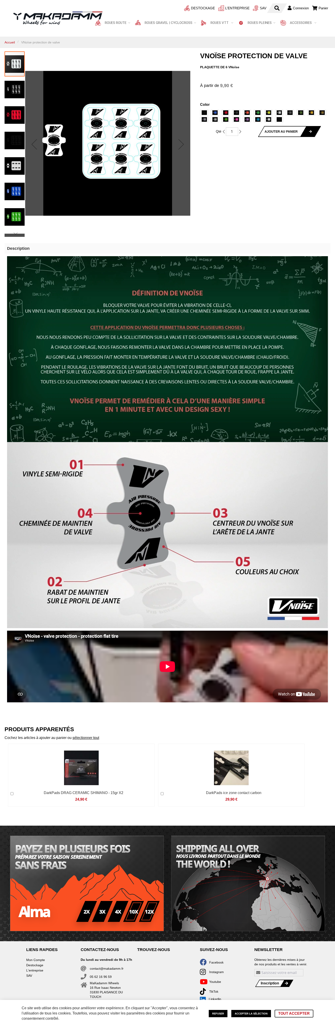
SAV (263, 8)
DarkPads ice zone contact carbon (233, 793)
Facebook (216, 962)
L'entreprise (237, 8)
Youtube (215, 982)
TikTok (213, 991)
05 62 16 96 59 (101, 977)
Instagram (216, 972)
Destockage (203, 8)
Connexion (301, 8)
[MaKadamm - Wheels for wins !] (57, 18)
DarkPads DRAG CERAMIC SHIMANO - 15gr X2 (83, 793)
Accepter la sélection (251, 1013)
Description (18, 248)
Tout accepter (294, 1013)
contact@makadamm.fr (107, 968)
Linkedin (215, 999)
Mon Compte (35, 960)
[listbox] (265, 116)
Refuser (218, 1013)
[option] (204, 112)
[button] (34, 144)
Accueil (10, 42)
